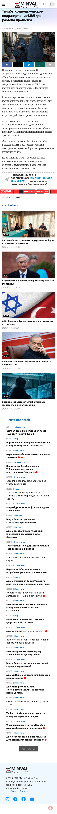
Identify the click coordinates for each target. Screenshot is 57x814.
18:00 (10, 698)
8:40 (9, 427)
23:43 (10, 462)
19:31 (10, 636)
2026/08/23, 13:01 (12, 368)
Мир (6, 235)
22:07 (10, 515)
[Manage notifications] (50, 808)
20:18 (10, 601)
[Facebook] (23, 799)
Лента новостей (18, 420)
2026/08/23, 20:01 (12, 287)
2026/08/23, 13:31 (12, 328)
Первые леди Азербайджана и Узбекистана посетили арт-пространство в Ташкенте (22, 469)
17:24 (10, 721)
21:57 (10, 527)
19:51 (10, 627)
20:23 (10, 589)
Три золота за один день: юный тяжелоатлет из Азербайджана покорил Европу (27, 495)
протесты (7, 198)
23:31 (10, 477)
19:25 (10, 648)
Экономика (19, 477)
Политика (19, 451)
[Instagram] (7, 799)
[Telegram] (15, 799)
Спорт (17, 489)
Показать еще (28, 749)
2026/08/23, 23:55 (12, 247)
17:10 (10, 733)
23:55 (10, 439)
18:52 (10, 659)
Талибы (18, 198)
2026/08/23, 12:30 (12, 409)
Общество (19, 427)
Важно (17, 527)
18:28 (10, 683)
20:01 (10, 616)
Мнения (18, 515)
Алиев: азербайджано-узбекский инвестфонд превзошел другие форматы (24, 534)
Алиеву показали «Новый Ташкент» (25, 631)
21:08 (10, 565)
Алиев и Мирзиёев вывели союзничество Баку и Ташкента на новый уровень (25, 689)
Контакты (24, 791)
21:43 (10, 542)
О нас (14, 791)
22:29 (10, 504)
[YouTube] (32, 799)
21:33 (10, 554)
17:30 (10, 709)
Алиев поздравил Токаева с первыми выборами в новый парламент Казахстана (26, 607)
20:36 (10, 577)
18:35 (10, 671)
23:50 (10, 451)
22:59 (10, 489)
